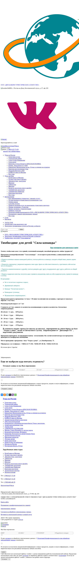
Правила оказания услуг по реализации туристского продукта (28, 205)
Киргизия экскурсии (15, 193)
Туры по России (10, 155)
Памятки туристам (14, 210)
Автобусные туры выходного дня (16, 224)
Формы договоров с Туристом (18, 207)
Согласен (4, 559)
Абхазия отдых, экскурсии (17, 181)
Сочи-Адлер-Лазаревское (16, 160)
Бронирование (9, 197)
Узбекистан (12, 184)
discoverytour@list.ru (12, 146)
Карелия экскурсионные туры (18, 169)
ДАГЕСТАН (9, 222)
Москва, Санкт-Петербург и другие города (19, 430)
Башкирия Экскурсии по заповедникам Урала (20, 434)
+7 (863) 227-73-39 (12, 149)
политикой (62, 555)
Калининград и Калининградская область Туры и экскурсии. (25, 423)
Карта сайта (5, 502)
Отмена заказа (13, 202)
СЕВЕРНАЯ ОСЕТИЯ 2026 (14, 428)
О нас (6, 217)
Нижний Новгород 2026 (16, 171)
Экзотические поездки (12, 470)
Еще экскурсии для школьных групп (64, 248)
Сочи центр (12, 162)
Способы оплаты (14, 203)
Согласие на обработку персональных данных (16, 512)
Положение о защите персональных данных (22, 214)
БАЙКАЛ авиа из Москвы (17, 172)
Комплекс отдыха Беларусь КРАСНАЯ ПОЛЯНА (24, 164)
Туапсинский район (15, 158)
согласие (8, 375)
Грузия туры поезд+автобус (17, 179)
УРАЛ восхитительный (12, 421)
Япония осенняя (10, 472)
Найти (21, 229)
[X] (10, 395)
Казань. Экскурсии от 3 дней (18, 165)
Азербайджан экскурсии (16, 190)
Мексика (11, 186)
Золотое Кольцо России (12, 435)
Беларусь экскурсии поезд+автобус (20, 188)
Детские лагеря (10, 439)
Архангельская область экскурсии (16, 420)
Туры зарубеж (9, 176)
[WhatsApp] (15, 395)
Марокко (11, 183)
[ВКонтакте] (2, 395)
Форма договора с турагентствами (19, 209)
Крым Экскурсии (10, 440)
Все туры (11, 174)
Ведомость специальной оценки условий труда (16, 514)
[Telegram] (7, 395)
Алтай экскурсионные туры (14, 425)
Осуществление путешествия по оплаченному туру (25, 200)
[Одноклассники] (4, 395)
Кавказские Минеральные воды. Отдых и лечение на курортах (29, 167)
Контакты (8, 219)
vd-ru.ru (20, 519)
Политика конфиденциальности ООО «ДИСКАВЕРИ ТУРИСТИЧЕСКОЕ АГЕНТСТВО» (38, 212)
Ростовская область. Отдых (14, 446)
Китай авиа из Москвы (16, 177)
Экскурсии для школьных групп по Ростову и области (22, 226)
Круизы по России (11, 444)
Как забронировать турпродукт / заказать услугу (24, 198)
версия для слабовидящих (11, 151)
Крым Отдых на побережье (14, 442)
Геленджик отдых (14, 157)
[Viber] (13, 395)
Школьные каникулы (11, 437)
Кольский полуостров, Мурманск (16, 432)
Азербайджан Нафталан (16, 191)
